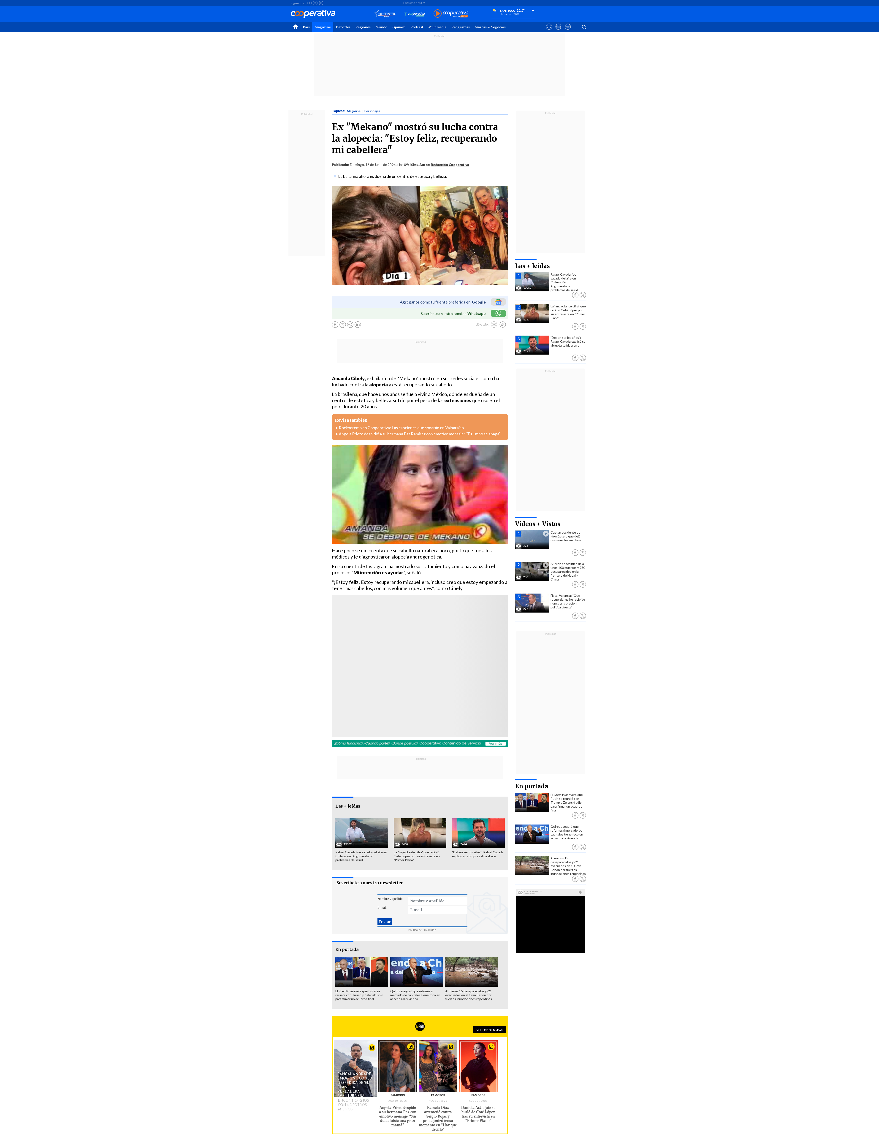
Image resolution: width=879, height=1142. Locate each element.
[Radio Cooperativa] (451, 13)
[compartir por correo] (494, 324)
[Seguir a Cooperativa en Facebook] (309, 3)
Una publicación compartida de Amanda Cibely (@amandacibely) (394, 677)
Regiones (363, 27)
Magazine (323, 27)
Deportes (343, 27)
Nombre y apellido (390, 899)
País (306, 27)
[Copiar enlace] (502, 324)
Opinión (398, 27)
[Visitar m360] (558, 31)
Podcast (416, 27)
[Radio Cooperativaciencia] (414, 13)
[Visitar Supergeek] (568, 31)
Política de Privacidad (422, 930)
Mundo (381, 27)
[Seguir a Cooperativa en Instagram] (321, 3)
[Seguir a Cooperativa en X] (315, 3)
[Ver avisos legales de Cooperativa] (549, 31)
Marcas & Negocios (490, 27)
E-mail (381, 907)
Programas (460, 27)
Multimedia (437, 27)
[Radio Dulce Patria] (385, 14)
